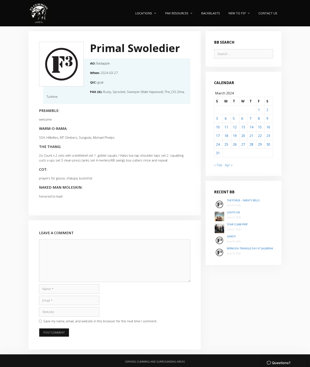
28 (251, 144)
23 (268, 135)
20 (243, 135)
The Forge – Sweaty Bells (243, 200)
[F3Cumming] (39, 13)
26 (235, 144)
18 (226, 135)
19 (235, 135)
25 (226, 144)
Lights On (233, 212)
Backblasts (210, 13)
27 (243, 144)
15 (260, 127)
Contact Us (268, 13)
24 (218, 144)
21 (251, 135)
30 (268, 144)
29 (260, 144)
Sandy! (231, 236)
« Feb (218, 165)
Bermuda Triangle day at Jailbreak (250, 248)
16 (268, 127)
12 (235, 127)
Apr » (229, 165)
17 (218, 135)
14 (251, 127)
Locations (143, 13)
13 (243, 127)
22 (260, 135)
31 (218, 153)
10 (218, 127)
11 (226, 127)
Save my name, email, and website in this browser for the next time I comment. (100, 321)
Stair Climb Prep (237, 224)
